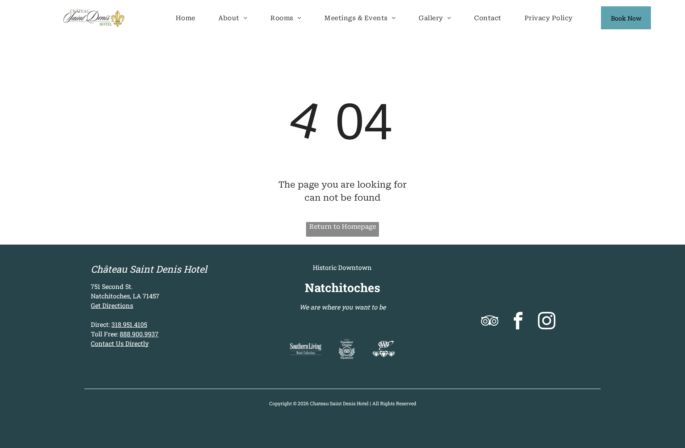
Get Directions (112, 305)
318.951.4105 (129, 324)
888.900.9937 (139, 334)
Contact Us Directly (120, 343)
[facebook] (518, 322)
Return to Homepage (342, 226)
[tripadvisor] (489, 322)
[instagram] (546, 322)
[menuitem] (185, 17)
